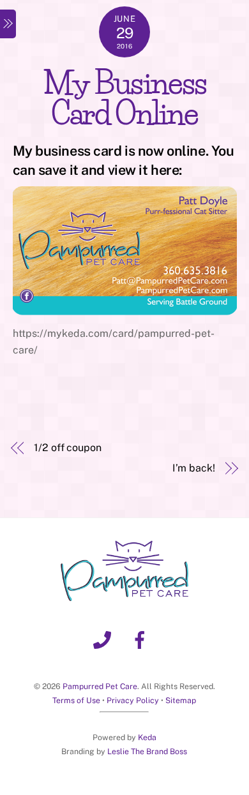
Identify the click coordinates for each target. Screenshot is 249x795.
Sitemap (180, 700)
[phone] (104, 639)
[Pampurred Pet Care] (124, 596)
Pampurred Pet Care (100, 686)
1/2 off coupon (68, 448)
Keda (147, 737)
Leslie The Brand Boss (147, 751)
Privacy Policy (133, 700)
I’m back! (193, 468)
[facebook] (142, 639)
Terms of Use (76, 700)
